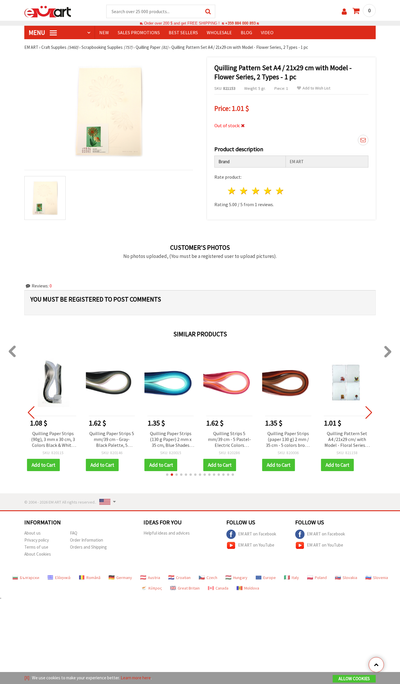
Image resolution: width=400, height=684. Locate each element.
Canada (222, 588)
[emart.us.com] (47, 11)
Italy (295, 577)
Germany (124, 577)
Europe (269, 577)
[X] (26, 677)
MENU (37, 32)
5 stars (280, 191)
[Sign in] (344, 11)
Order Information (86, 540)
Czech (211, 577)
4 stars (268, 191)
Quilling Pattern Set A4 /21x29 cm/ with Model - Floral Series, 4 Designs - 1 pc (289, 439)
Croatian (183, 577)
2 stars (244, 191)
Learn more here (136, 677)
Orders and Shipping (88, 547)
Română (93, 577)
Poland (321, 577)
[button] (167, 474)
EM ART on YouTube (256, 544)
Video (267, 32)
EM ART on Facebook (257, 533)
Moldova (251, 588)
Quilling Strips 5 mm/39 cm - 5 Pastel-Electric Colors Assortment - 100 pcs (172, 439)
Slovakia (350, 577)
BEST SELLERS (183, 32)
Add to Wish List (316, 88)
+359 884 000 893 (240, 23)
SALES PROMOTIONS (139, 32)
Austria (154, 577)
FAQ (73, 533)
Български (29, 577)
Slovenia (380, 577)
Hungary (240, 577)
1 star (232, 191)
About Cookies (37, 554)
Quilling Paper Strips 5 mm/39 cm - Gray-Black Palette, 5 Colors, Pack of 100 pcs (54, 439)
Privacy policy (36, 540)
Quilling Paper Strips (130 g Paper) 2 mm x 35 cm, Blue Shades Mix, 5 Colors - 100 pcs (113, 439)
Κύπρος (155, 588)
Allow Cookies (354, 678)
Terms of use (36, 547)
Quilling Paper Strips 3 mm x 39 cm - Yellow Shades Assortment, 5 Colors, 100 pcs (349, 439)
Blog (246, 32)
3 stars (256, 191)
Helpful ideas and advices (166, 533)
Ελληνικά (63, 577)
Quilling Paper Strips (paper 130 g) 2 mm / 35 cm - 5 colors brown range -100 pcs (231, 439)
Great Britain (189, 588)
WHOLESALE (219, 32)
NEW (104, 32)
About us (32, 533)
